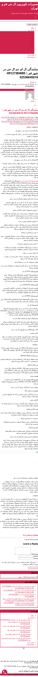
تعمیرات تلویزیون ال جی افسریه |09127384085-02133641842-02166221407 (19, 604)
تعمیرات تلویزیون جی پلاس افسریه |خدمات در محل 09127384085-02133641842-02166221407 (18, 600)
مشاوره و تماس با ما (30, 535)
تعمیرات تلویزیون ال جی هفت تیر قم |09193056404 (19, 35)
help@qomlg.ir (29, 17)
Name (35, 556)
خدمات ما (31, 30)
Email (36, 558)
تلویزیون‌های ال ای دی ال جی (29, 181)
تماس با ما (31, 55)
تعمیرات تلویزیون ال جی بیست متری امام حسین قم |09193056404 (16, 52)
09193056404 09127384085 (25, 19)
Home (32, 82)
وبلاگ (32, 28)
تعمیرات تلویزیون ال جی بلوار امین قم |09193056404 (19, 43)
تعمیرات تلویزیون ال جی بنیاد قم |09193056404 (16, 32)
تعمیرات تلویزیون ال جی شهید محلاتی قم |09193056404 (18, 48)
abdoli (32, 101)
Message (34, 554)
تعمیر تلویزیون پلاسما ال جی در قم (23, 117)
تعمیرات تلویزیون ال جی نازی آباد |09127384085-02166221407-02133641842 (18, 591)
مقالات (28, 127)
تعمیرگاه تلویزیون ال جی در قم (27, 121)
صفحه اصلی (30, 57)
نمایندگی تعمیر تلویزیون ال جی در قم (21, 123)
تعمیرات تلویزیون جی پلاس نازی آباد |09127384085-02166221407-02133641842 (17, 587)
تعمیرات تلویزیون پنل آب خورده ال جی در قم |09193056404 (17, 39)
